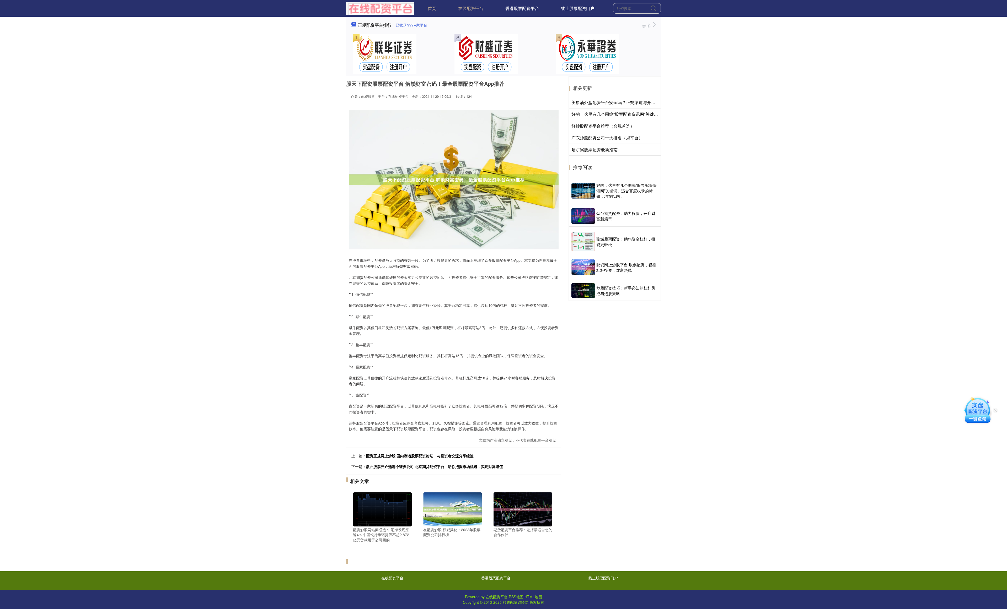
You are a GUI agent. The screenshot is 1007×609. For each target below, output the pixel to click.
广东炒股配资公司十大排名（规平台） (607, 138)
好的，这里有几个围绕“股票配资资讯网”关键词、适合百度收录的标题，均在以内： (648, 114)
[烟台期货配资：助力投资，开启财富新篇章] (583, 216)
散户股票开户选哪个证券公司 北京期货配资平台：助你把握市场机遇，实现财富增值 (434, 466)
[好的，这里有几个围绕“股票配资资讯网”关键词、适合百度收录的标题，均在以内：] (583, 191)
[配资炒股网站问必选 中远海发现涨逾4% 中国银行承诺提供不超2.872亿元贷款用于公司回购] (382, 508)
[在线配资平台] (380, 7)
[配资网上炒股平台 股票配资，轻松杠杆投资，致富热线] (583, 267)
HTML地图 (533, 596)
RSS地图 (516, 596)
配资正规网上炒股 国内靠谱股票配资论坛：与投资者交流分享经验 (420, 455)
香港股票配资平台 (522, 8)
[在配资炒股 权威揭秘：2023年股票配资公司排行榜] (452, 508)
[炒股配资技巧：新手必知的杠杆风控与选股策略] (583, 290)
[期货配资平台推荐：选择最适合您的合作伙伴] (523, 508)
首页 (432, 8)
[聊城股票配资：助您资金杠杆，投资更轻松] (583, 241)
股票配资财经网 (515, 602)
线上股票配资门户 (577, 8)
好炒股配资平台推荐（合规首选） (602, 126)
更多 (647, 25)
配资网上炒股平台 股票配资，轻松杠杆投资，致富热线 (626, 267)
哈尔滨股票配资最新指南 (594, 149)
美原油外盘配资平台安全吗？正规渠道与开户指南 (617, 102)
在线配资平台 (470, 8)
